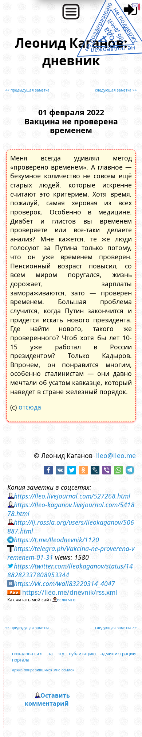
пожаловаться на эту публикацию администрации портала (73, 657)
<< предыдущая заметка (27, 90)
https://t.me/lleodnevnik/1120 (56, 539)
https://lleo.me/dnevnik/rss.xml (69, 592)
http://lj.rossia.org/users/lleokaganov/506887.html (70, 526)
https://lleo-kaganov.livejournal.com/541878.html (70, 509)
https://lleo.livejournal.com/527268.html (72, 496)
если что (66, 600)
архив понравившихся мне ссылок (43, 669)
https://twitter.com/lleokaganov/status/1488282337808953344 (70, 570)
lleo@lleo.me (116, 455)
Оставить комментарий (47, 699)
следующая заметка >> (116, 90)
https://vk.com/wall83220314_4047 (64, 583)
